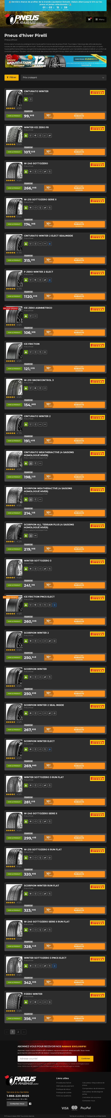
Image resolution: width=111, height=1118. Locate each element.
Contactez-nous (17, 1104)
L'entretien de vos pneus (91, 1097)
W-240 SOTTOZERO (36, 163)
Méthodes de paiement (65, 1086)
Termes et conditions (76, 1116)
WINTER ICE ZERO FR (36, 127)
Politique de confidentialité (96, 1116)
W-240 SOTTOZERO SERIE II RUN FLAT (47, 921)
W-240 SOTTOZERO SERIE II (40, 813)
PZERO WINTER (33, 994)
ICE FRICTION (32, 344)
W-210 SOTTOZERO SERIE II (40, 199)
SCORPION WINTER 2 (36, 632)
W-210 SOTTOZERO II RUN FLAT (43, 849)
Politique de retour (63, 1089)
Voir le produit (14, 115)
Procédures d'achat (63, 1083)
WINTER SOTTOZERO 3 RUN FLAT (44, 777)
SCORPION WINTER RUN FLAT (41, 885)
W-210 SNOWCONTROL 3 (39, 380)
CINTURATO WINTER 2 (37, 416)
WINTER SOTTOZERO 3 (37, 560)
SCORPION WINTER (35, 669)
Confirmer (85, 1059)
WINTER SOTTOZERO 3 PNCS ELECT (45, 957)
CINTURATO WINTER (36, 91)
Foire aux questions (63, 1096)
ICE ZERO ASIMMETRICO (38, 307)
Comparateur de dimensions (93, 1088)
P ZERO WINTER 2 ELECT (38, 271)
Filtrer (13, 77)
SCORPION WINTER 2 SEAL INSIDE (44, 705)
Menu (101, 19)
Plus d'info (35, 65)
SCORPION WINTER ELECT (39, 741)
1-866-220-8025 (18, 1096)
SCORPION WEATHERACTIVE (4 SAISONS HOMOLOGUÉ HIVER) (48, 490)
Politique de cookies (63, 1092)
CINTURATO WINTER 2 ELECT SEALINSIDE (48, 235)
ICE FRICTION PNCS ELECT (39, 596)
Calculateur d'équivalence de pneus (93, 1084)
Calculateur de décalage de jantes (92, 1093)
